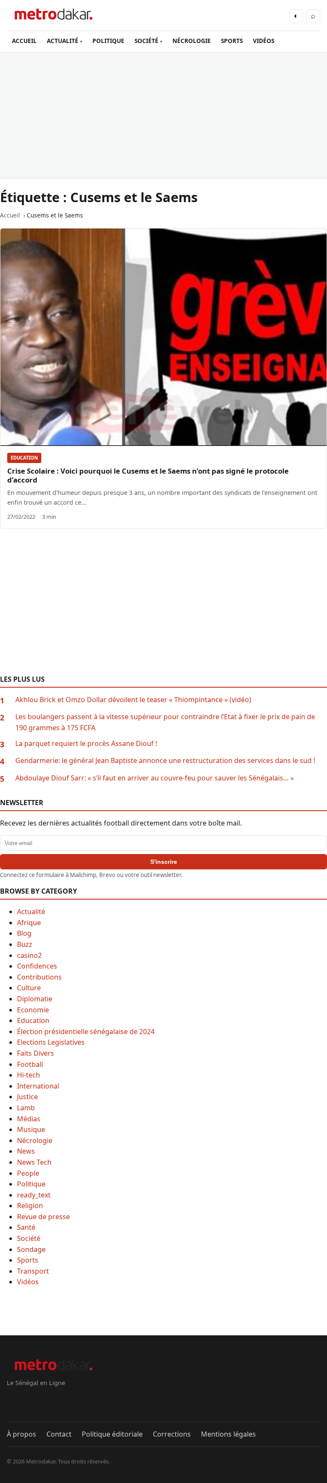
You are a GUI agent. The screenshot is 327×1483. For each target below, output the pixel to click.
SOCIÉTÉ (146, 41)
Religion (30, 1205)
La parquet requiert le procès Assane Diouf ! (86, 743)
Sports (27, 1260)
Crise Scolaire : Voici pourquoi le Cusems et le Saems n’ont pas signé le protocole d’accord (148, 475)
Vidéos (28, 1281)
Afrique (29, 922)
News (26, 1151)
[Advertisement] (163, 115)
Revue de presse (43, 1216)
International (38, 1086)
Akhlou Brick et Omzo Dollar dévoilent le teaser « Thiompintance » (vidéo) (133, 699)
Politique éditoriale (112, 1434)
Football (30, 1064)
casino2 (29, 955)
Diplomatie (34, 998)
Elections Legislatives (51, 1042)
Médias (28, 1118)
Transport (33, 1271)
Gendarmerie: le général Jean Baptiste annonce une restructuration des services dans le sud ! (165, 760)
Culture (29, 987)
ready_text (34, 1195)
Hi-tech (28, 1075)
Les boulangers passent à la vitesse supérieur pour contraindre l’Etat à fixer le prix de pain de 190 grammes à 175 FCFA (165, 722)
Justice (27, 1096)
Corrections (172, 1434)
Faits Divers (35, 1053)
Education (24, 457)
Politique (31, 1184)
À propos (21, 1434)
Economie (33, 1009)
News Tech (34, 1162)
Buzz (24, 944)
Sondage (31, 1249)
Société (28, 1238)
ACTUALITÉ (62, 41)
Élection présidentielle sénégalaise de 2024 (86, 1031)
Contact (59, 1434)
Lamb (26, 1107)
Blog (24, 933)
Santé (26, 1227)
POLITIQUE (108, 41)
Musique (31, 1129)
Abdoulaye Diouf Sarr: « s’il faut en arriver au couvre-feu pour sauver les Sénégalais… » (154, 778)
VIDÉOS (263, 41)
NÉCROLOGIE (191, 41)
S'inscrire (163, 861)
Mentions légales (228, 1434)
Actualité (31, 911)
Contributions (39, 977)
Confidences (37, 966)
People (28, 1173)
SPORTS (232, 41)
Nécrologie (34, 1140)
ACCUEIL (24, 41)
